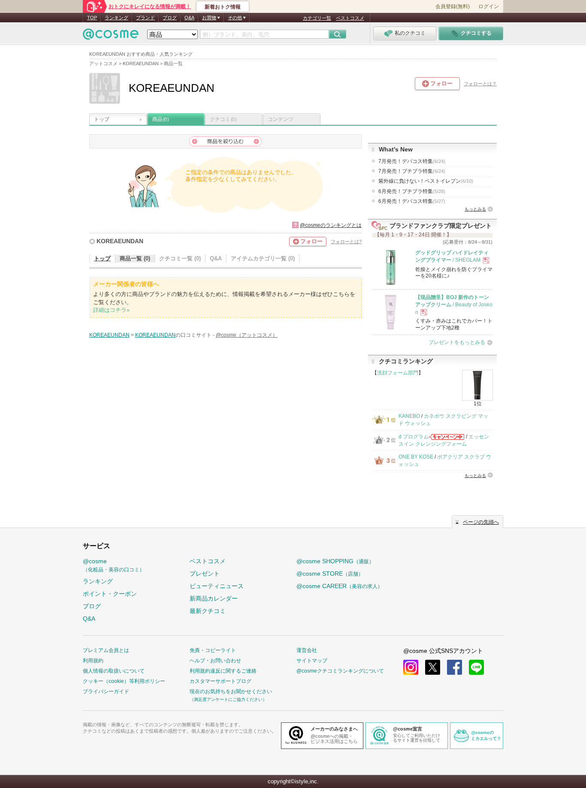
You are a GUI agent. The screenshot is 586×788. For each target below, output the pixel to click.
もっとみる (475, 209)
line (476, 667)
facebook (454, 667)
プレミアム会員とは (106, 650)
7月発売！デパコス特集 (411, 161)
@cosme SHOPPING (335, 561)
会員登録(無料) (452, 6)
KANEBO (409, 416)
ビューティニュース (217, 586)
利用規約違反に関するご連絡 (223, 671)
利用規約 (93, 661)
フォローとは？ (480, 83)
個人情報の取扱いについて (114, 671)
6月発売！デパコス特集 (411, 201)
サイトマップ (311, 661)
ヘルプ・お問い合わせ (215, 661)
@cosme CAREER (339, 586)
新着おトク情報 (223, 7)
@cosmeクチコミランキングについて (340, 671)
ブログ (170, 17)
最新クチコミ (208, 610)
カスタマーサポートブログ (220, 681)
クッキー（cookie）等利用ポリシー (124, 681)
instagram (410, 667)
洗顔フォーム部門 (397, 373)
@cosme (114, 565)
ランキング (116, 17)
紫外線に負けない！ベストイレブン (425, 181)
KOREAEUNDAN (120, 241)
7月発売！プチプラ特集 (411, 171)
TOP (92, 17)
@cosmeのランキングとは (331, 225)
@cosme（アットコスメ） (247, 335)
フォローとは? (346, 241)
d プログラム (414, 437)
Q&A (189, 17)
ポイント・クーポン (110, 593)
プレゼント (205, 573)
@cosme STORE (329, 573)
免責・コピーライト (213, 650)
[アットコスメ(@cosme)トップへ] (111, 36)
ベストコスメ (350, 18)
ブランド (145, 17)
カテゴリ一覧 (317, 18)
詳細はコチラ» (111, 310)
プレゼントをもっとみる (457, 342)
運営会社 (306, 650)
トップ (101, 119)
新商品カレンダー (214, 598)
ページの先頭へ (481, 522)
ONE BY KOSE (416, 457)
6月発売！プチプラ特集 (411, 191)
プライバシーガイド (106, 691)
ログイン (488, 6)
